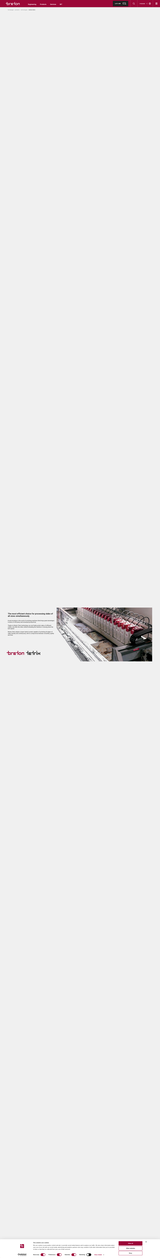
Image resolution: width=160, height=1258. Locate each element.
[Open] (156, 3)
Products (43, 4)
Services (53, 4)
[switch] (59, 1254)
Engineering (32, 4)
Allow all (130, 1243)
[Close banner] (146, 1241)
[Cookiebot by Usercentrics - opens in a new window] (22, 1254)
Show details (98, 1254)
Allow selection (130, 1248)
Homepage (11, 10)
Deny (130, 1253)
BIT (61, 4)
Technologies (24, 10)
